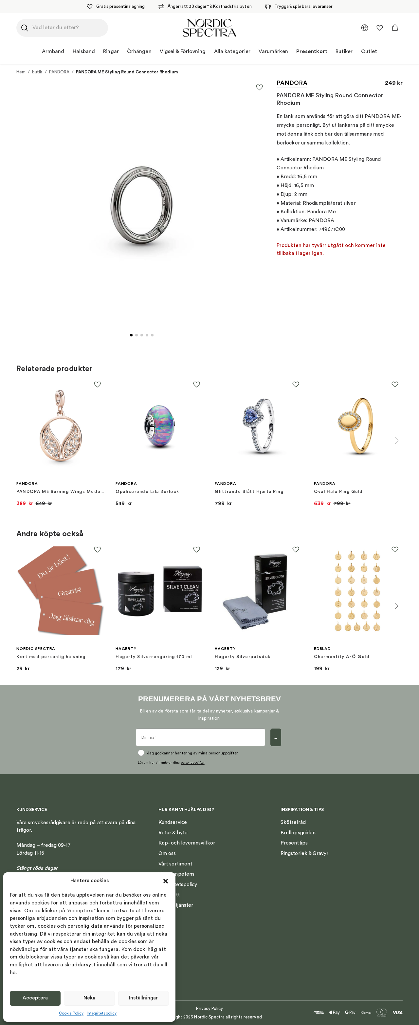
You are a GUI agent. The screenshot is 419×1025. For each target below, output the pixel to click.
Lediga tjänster (175, 905)
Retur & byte (173, 832)
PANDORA (59, 72)
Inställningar (143, 998)
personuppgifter (193, 762)
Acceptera (35, 998)
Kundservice (172, 822)
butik (37, 72)
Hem (21, 72)
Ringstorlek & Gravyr (305, 853)
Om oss (167, 853)
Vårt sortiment (175, 863)
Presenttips (294, 842)
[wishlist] (379, 27)
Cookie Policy (71, 1013)
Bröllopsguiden (298, 832)
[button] (165, 881)
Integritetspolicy (102, 1013)
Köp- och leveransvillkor (186, 842)
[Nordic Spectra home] (210, 28)
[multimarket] (364, 27)
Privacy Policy (209, 1008)
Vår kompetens (176, 874)
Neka (89, 998)
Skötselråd (293, 822)
